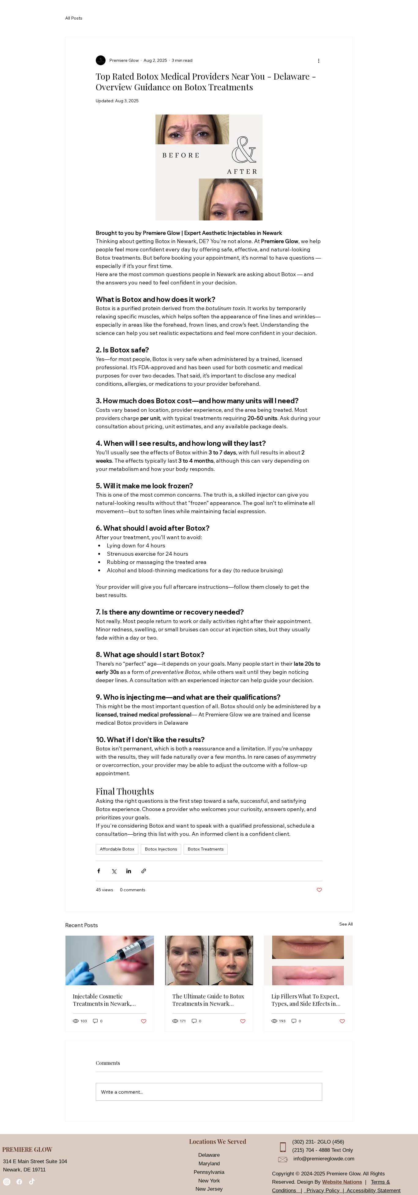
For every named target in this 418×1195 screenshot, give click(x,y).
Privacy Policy (322, 1190)
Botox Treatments (206, 849)
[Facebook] (19, 1182)
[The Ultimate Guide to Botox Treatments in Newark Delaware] (209, 960)
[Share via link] (144, 871)
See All (346, 924)
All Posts (73, 18)
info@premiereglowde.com (323, 1159)
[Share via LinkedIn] (129, 871)
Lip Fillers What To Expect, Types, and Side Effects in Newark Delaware (305, 1000)
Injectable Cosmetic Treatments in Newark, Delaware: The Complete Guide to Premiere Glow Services (104, 1000)
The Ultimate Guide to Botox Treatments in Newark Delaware (208, 1000)
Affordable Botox (117, 849)
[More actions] (318, 60)
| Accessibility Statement (371, 1190)
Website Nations (342, 1182)
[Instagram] (6, 1182)
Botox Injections (161, 849)
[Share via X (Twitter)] (114, 871)
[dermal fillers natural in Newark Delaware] (109, 960)
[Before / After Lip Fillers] (308, 960)
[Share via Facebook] (99, 871)
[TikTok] (31, 1182)
